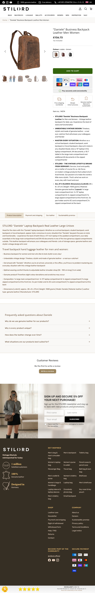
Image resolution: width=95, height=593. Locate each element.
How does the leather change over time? (23, 335)
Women (60, 15)
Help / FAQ (52, 531)
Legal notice (77, 531)
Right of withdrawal (55, 523)
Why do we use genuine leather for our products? (27, 321)
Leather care (53, 512)
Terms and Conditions (80, 527)
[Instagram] (7, 2)
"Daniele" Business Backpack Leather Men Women (29, 20)
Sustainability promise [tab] (67, 215)
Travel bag (68, 469)
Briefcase (83, 476)
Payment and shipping (57, 520)
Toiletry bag (83, 453)
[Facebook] (3, 2)
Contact (51, 538)
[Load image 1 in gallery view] (25, 50)
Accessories (50, 15)
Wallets (39, 15)
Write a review (47, 371)
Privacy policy (77, 523)
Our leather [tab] (50, 215)
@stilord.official (54, 556)
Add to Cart (72, 71)
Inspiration (76, 15)
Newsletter (52, 516)
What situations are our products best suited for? (27, 342)
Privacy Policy (64, 424)
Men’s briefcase (85, 483)
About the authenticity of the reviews (71, 590)
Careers (75, 516)
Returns (51, 534)
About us (75, 512)
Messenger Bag (54, 469)
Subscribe (74, 419)
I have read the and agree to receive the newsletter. (66, 425)
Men (67, 15)
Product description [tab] (14, 215)
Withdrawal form (54, 527)
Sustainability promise (80, 520)
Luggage (29, 15)
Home (4, 20)
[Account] (80, 8)
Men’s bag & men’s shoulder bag (54, 455)
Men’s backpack (70, 453)
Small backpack (70, 496)
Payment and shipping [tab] (33, 215)
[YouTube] (11, 2)
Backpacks (18, 15)
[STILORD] (16, 8)
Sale (85, 15)
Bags (10, 15)
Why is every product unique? (18, 328)
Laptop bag (68, 483)
